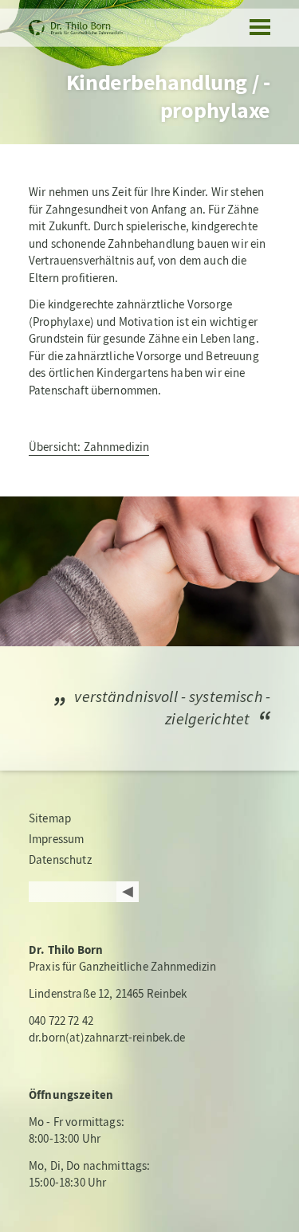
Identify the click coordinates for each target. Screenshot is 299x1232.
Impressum (56, 839)
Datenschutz (60, 860)
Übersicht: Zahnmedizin (89, 447)
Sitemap (50, 818)
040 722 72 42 (61, 1021)
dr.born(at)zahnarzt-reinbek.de (107, 1038)
